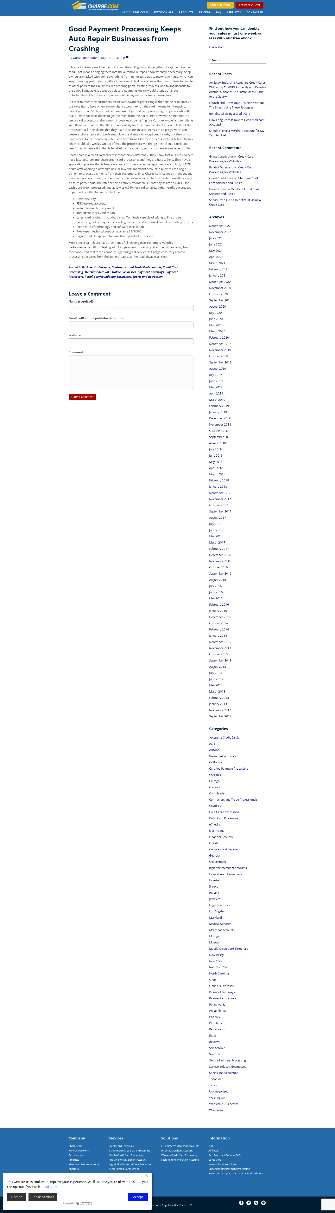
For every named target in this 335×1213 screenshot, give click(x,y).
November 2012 (220, 710)
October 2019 (218, 356)
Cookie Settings (43, 1197)
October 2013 (218, 654)
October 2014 (218, 623)
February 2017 (219, 549)
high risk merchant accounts (228, 868)
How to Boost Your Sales (222, 1164)
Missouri (215, 942)
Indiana (214, 893)
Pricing (204, 12)
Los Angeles (217, 911)
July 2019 (215, 375)
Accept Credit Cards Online (124, 1169)
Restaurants (217, 1029)
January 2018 (218, 486)
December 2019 (220, 344)
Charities (215, 775)
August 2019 (217, 368)
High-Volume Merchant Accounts (180, 1159)
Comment (76, 352)
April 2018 (216, 468)
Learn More (216, 47)
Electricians (216, 830)
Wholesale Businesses (223, 1104)
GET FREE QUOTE (249, 5)
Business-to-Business (96, 267)
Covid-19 (215, 806)
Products (186, 12)
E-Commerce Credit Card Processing (129, 1150)
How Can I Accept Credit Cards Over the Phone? (235, 1173)
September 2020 (220, 300)
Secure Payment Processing (227, 1060)
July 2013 (215, 673)
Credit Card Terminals (121, 1146)
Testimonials (163, 12)
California (215, 762)
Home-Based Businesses (225, 874)
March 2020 (217, 331)
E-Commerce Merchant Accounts (180, 1146)
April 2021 (216, 257)
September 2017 (220, 511)
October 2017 (218, 505)
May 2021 (216, 250)
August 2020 (217, 306)
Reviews (214, 1042)
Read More (50, 1187)
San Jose (214, 1054)
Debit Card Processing (223, 818)
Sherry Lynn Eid (219, 200)
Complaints (216, 793)
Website (75, 335)
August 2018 (217, 443)
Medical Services (220, 924)
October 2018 (218, 431)
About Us (74, 1169)
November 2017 (220, 499)
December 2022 (220, 226)
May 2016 (216, 598)
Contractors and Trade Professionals (136, 267)
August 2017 (217, 517)
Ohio (212, 979)
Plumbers (215, 1023)
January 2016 (218, 611)
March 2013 (217, 691)
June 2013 (216, 679)
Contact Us (255, 12)
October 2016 (218, 567)
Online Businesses (124, 272)
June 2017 (216, 530)
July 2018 (215, 449)
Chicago (214, 781)
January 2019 (218, 412)
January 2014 (218, 635)
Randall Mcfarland (221, 167)
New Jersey (216, 955)
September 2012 (220, 716)
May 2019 (216, 387)
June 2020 (216, 319)
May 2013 (216, 685)
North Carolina (219, 973)
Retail (88, 276)
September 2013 (220, 660)
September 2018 (220, 437)
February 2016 (219, 604)
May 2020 (216, 325)
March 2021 (217, 263)
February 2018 (219, 480)
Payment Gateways (151, 272)
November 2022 (220, 232)
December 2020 (220, 282)
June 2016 (216, 592)
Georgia (214, 855)
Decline (16, 1197)
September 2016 (220, 573)
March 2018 (217, 474)
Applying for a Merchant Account (128, 1159)
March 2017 (217, 542)
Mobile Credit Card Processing (126, 1155)
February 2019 (219, 406)
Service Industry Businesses (112, 276)
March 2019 (217, 399)
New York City (218, 967)
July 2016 (215, 586)
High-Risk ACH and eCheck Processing (130, 1164)
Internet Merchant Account (177, 1150)
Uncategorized (218, 1091)
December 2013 (220, 642)
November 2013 (220, 648)
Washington (217, 1097)
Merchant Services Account (84, 1164)
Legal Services (218, 905)
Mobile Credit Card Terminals (228, 948)
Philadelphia (217, 1011)
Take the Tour (220, 5)
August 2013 (217, 666)
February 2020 (219, 337)
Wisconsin (216, 1110)
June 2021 (216, 244)
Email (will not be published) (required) (97, 318)
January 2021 (218, 275)
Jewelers (214, 899)
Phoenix (214, 1017)
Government (217, 862)
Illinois (213, 886)
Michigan (215, 936)
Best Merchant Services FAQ (224, 1155)
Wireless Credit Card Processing (179, 1155)
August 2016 (217, 580)
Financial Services (221, 837)
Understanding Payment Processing (229, 1169)
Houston (215, 880)
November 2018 (220, 424)
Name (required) (81, 301)
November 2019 (220, 350)
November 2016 (220, 561)
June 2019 (216, 381)
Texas (213, 1085)
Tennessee (216, 1079)
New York (215, 961)
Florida (213, 843)
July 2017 (215, 524)
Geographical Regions (223, 849)
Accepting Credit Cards (224, 737)
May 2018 (216, 462)
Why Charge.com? (135, 12)
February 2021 (219, 269)
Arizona (214, 750)
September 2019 (220, 362)
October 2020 (218, 294)
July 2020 (215, 313)
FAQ (218, 12)
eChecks (214, 824)
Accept (138, 1197)
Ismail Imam (217, 189)
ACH (212, 744)
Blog (210, 1146)
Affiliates (234, 12)
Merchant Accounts (98, 272)
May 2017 (216, 536)
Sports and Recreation (148, 276)
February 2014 (219, 629)
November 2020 (220, 288)
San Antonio (217, 1048)
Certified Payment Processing (228, 768)
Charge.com (75, 1146)
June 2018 (216, 455)
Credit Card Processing (224, 812)
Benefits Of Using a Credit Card (229, 113)
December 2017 (220, 493)
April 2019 (216, 393)
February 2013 (219, 698)
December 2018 (220, 418)
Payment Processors (222, 998)
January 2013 (218, 704)
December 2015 (220, 617)
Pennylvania (217, 1004)
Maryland (215, 917)
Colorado (215, 787)
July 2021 (215, 238)
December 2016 (220, 555)
